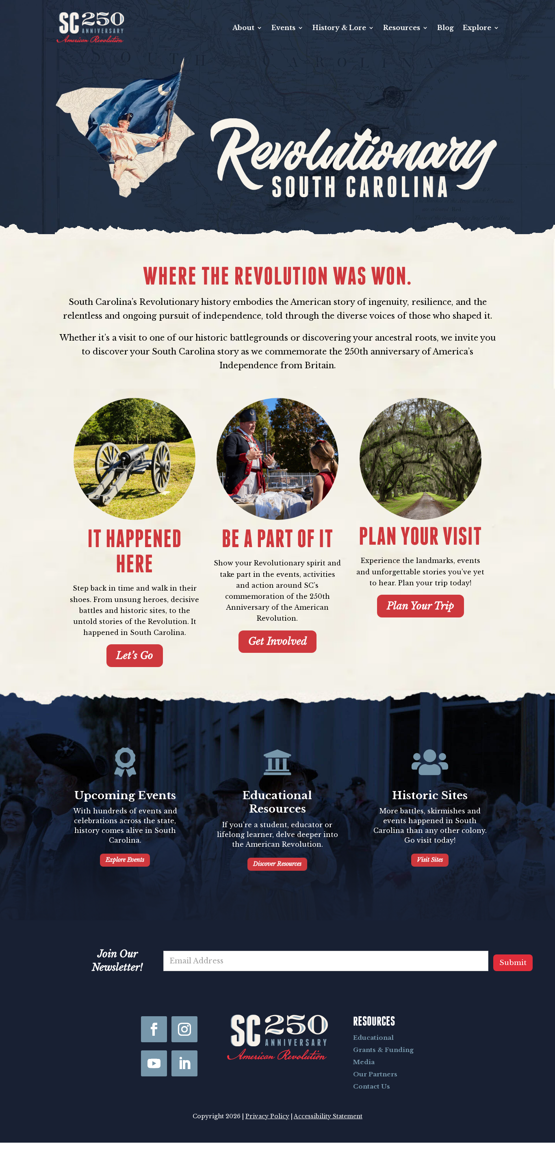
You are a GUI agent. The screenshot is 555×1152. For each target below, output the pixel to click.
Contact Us (371, 1086)
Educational (373, 1037)
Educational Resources (277, 802)
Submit (513, 963)
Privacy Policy (267, 1116)
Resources (401, 28)
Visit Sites (430, 859)
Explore (477, 28)
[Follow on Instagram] (184, 1029)
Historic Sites (430, 795)
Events (283, 28)
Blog (445, 28)
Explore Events (125, 859)
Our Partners (375, 1074)
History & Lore (339, 28)
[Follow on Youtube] (154, 1063)
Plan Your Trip (420, 606)
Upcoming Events (125, 795)
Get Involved (277, 641)
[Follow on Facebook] (154, 1029)
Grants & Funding (383, 1050)
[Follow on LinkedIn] (184, 1063)
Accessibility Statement (328, 1116)
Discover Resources (277, 863)
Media (364, 1062)
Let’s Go (134, 655)
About (243, 28)
